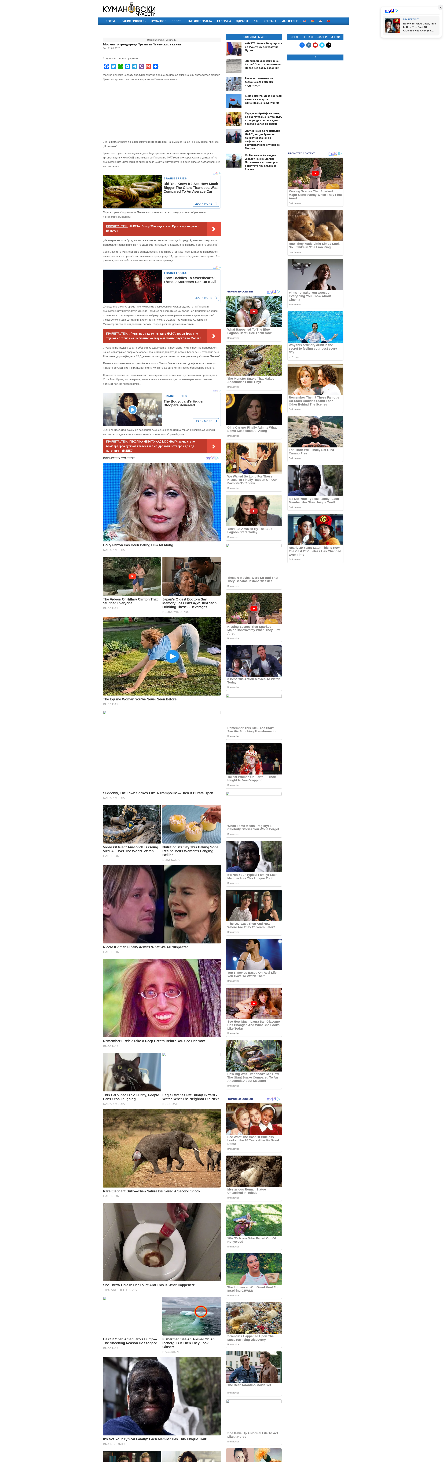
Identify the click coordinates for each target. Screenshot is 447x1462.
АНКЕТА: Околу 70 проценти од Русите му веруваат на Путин (263, 47)
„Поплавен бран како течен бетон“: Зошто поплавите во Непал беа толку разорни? (263, 64)
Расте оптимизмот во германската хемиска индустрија (259, 82)
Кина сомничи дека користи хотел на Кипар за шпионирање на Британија (263, 99)
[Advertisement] (315, 86)
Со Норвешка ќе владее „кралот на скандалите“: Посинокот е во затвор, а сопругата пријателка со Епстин (261, 162)
